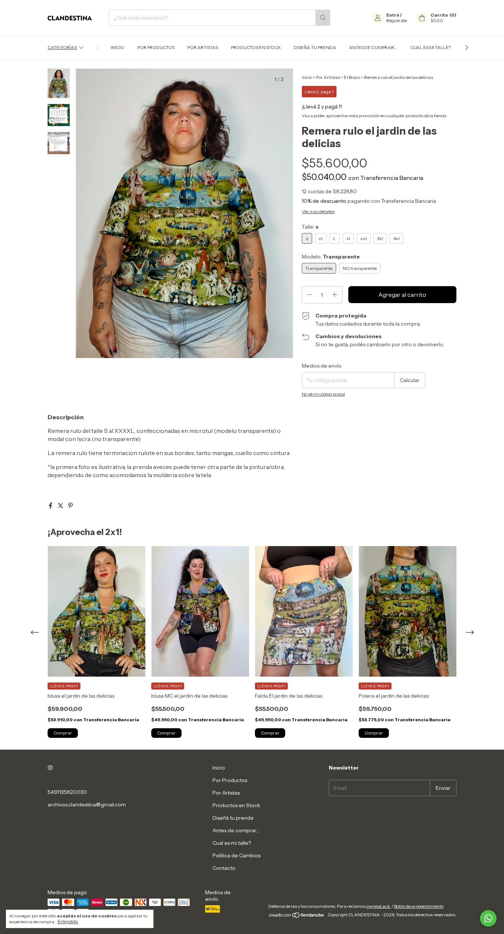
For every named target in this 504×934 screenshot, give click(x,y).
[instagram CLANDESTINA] (50, 767)
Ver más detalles (318, 211)
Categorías (62, 47)
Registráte (396, 20)
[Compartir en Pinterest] (70, 505)
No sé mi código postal (323, 394)
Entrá (392, 15)
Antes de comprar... (373, 47)
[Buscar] (322, 18)
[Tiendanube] (296, 916)
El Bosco (352, 77)
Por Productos (156, 47)
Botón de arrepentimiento (418, 906)
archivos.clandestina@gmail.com (87, 804)
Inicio (117, 47)
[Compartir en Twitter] (61, 505)
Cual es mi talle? (430, 47)
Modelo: (331, 256)
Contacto (224, 868)
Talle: (310, 226)
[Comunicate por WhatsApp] (488, 918)
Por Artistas (202, 47)
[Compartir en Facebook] (51, 505)
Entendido (68, 921)
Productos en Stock (256, 47)
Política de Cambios (236, 855)
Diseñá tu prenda (315, 47)
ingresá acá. (378, 906)
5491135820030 (67, 792)
